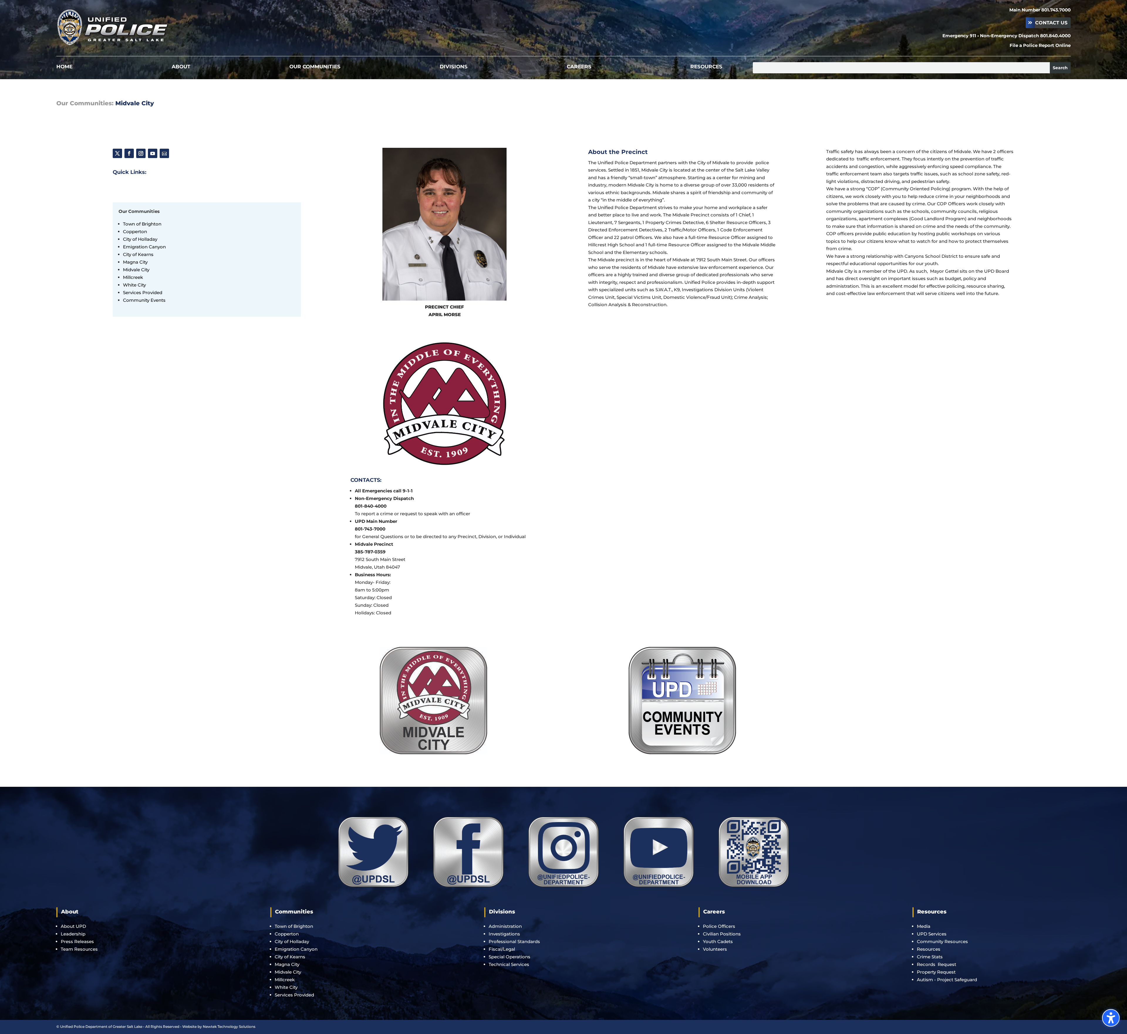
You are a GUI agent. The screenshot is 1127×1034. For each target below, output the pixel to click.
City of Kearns (290, 957)
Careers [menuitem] (579, 67)
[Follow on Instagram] (141, 153)
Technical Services (509, 964)
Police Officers (719, 926)
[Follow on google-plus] (164, 153)
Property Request (936, 972)
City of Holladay (292, 941)
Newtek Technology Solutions (229, 1026)
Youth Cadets (718, 941)
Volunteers (715, 949)
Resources (928, 949)
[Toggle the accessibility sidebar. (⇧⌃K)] (1111, 1018)
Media (923, 926)
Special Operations (509, 957)
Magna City (287, 964)
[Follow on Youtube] (152, 153)
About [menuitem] (181, 67)
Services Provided (294, 995)
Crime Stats (930, 957)
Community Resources (942, 941)
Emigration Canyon (145, 247)
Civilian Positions (722, 934)
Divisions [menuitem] (454, 67)
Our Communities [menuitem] (314, 67)
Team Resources (79, 949)
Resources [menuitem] (706, 67)
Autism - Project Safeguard (947, 979)
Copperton (287, 934)
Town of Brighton (294, 926)
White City (286, 987)
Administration (505, 926)
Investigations (504, 934)
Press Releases (77, 941)
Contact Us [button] (1051, 23)
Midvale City (288, 972)
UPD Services (932, 934)
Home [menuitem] (64, 67)
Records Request (936, 964)
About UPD (73, 926)
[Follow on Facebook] (129, 153)
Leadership (73, 934)
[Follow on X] (117, 153)
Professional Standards (514, 941)
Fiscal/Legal (502, 949)
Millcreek (285, 979)
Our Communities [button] (139, 211)
